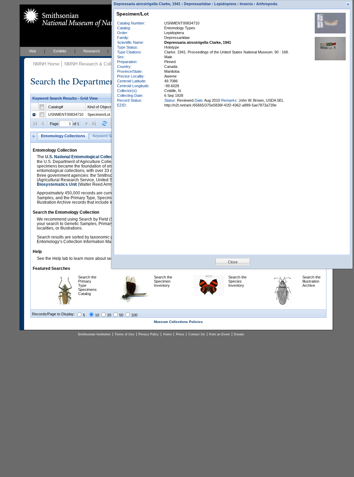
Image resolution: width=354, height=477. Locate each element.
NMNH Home (46, 64)
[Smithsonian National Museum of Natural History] (83, 17)
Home (167, 334)
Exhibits (59, 51)
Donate (239, 334)
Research (91, 51)
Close (233, 262)
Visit (32, 51)
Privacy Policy (148, 334)
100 (134, 315)
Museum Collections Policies (178, 322)
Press (180, 334)
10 (97, 315)
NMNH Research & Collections (95, 64)
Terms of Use (124, 334)
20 (109, 315)
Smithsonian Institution (94, 334)
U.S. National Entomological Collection (82, 156)
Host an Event (219, 334)
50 (121, 315)
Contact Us (196, 334)
